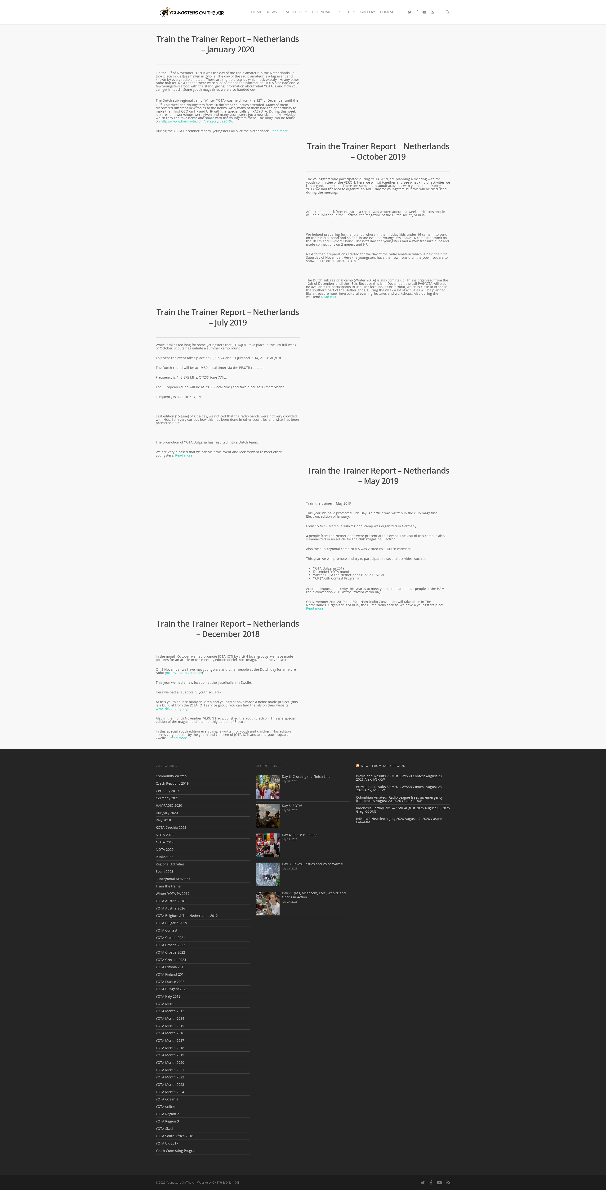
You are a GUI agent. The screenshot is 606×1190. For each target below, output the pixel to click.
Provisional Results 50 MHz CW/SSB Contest (390, 786)
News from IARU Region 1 (385, 766)
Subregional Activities (173, 879)
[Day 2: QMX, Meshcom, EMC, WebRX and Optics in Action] (268, 903)
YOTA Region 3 (167, 1121)
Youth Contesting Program (176, 1150)
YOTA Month (166, 1003)
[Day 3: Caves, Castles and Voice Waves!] (268, 874)
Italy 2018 (163, 820)
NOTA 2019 (165, 842)
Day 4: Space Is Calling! (300, 835)
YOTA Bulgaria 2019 (171, 923)
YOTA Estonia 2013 (170, 967)
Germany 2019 (167, 790)
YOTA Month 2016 (170, 1033)
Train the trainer (169, 886)
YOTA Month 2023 (170, 1084)
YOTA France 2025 (170, 981)
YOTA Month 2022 (170, 1077)
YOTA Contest (166, 930)
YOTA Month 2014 (170, 1018)
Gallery (367, 11)
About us (294, 11)
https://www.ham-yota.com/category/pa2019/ (196, 121)
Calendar (321, 11)
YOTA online (165, 1106)
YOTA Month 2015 (170, 1025)
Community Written (171, 776)
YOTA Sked (164, 1128)
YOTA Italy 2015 (168, 996)
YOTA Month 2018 (170, 1047)
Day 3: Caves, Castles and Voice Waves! (312, 864)
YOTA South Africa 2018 (174, 1136)
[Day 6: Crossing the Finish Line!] (268, 787)
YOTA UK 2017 (167, 1143)
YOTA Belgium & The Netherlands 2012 (187, 915)
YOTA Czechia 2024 (171, 959)
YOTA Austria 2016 (170, 901)
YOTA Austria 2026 (170, 908)
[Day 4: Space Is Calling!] (268, 845)
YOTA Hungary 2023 (171, 989)
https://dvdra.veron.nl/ (184, 672)
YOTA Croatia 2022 (170, 945)
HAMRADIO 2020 (169, 805)
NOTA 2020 (165, 849)
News (272, 11)
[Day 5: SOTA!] (268, 816)
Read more (279, 131)
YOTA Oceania (167, 1099)
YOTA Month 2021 (170, 1070)
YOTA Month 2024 (170, 1092)
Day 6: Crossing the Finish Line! (306, 776)
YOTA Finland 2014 (171, 974)
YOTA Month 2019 (170, 1055)
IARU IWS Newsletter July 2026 (380, 818)
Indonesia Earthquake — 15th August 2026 (390, 808)
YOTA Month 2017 (170, 1040)
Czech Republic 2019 (172, 783)
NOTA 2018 (165, 835)
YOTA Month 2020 (170, 1062)
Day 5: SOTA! (292, 805)
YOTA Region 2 (167, 1114)
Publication (165, 857)
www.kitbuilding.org (172, 708)
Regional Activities (170, 864)
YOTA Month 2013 (170, 1011)
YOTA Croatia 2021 (170, 937)
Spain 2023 (164, 871)
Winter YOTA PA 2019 (172, 893)
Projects (343, 11)
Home (256, 11)
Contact (388, 11)
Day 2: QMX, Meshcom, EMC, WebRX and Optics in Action (314, 895)
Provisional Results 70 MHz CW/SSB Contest (390, 776)
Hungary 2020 (167, 812)
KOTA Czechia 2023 (171, 827)
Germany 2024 (167, 798)
